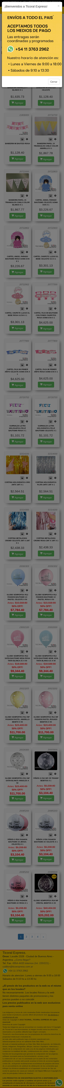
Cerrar (53, 81)
